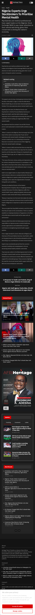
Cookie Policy (24, 602)
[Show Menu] (3, 2)
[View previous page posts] (16, 530)
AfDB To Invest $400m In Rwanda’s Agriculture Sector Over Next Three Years (16, 345)
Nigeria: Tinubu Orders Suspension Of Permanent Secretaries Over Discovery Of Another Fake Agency (17, 91)
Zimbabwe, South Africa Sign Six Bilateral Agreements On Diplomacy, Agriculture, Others (16, 85)
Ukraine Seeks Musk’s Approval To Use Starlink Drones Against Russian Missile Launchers (16, 350)
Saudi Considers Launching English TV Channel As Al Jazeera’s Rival (20, 445)
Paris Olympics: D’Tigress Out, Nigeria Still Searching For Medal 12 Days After (21, 428)
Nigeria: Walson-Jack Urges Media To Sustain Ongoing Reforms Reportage (18, 516)
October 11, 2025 (6, 35)
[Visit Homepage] (16, 3)
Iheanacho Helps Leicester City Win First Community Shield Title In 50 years (21, 454)
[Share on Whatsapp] (22, 58)
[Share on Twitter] (14, 58)
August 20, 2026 (9, 512)
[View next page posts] (19, 530)
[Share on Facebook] (5, 58)
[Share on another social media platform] (29, 58)
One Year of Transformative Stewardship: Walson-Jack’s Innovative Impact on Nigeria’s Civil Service (17, 572)
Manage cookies (17, 611)
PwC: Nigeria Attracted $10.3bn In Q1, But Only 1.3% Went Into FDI (16, 503)
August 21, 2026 (7, 319)
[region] (17, 602)
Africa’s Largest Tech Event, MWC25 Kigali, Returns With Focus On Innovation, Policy (17, 576)
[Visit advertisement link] (17, 389)
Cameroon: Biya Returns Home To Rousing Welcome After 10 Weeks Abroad (17, 523)
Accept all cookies (17, 606)
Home (3, 7)
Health (7, 7)
